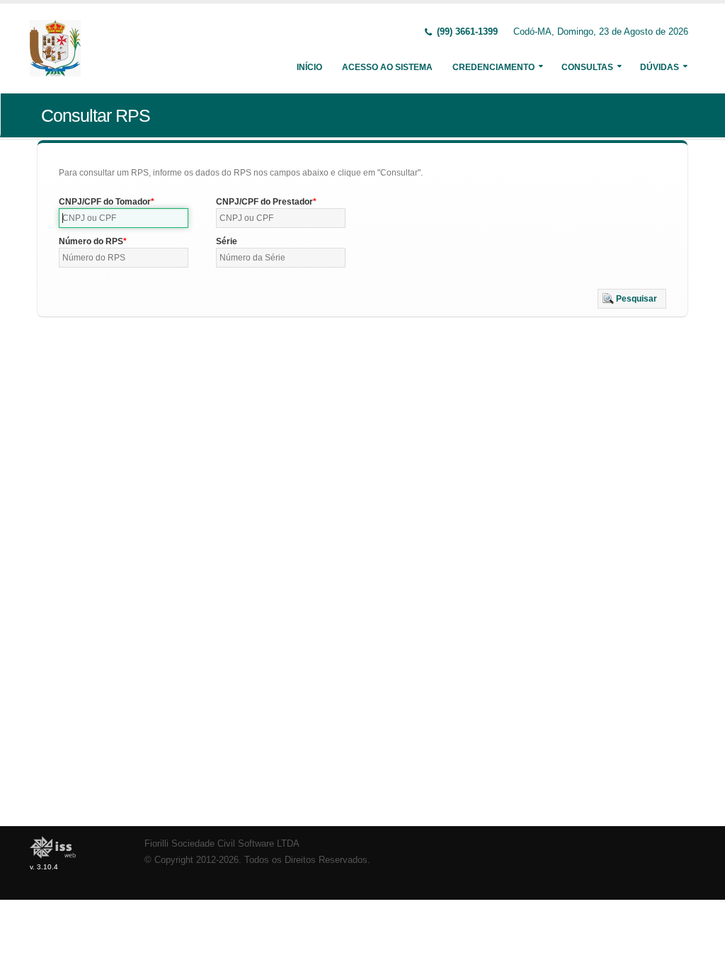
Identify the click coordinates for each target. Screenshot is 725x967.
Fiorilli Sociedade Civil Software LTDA (221, 844)
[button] (632, 299)
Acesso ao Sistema (387, 67)
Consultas (587, 67)
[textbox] (123, 218)
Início (309, 67)
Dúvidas (659, 67)
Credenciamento (493, 67)
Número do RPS (91, 241)
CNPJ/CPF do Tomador (105, 202)
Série (226, 241)
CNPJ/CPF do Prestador (264, 202)
